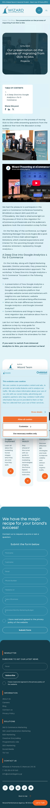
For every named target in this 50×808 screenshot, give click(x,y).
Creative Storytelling (11, 738)
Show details (36, 412)
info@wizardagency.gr (12, 774)
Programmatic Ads (10, 742)
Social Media (8, 749)
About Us (6, 699)
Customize (23, 426)
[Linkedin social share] (9, 109)
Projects (25, 61)
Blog (4, 706)
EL (47, 10)
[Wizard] (13, 13)
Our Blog (11, 20)
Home (4, 20)
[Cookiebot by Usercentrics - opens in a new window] (36, 373)
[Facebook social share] (5, 109)
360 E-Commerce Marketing (14, 727)
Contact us (7, 710)
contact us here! (36, 346)
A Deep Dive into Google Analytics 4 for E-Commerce (18, 97)
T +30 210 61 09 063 (10, 770)
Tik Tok (5, 753)
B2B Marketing (8, 735)
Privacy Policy (8, 713)
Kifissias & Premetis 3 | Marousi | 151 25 (18, 767)
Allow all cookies (25, 419)
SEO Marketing (8, 745)
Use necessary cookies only (25, 434)
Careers (6, 702)
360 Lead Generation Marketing (16, 731)
